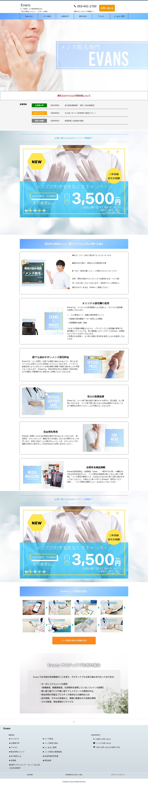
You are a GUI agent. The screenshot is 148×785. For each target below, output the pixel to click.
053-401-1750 (86, 6)
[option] (74, 55)
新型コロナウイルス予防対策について (74, 96)
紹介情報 (30, 774)
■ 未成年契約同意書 (50, 756)
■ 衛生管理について (17, 752)
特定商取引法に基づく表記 (74, 774)
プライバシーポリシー (118, 774)
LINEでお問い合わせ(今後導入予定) (108, 747)
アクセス (101, 16)
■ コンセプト (14, 739)
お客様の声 (65, 16)
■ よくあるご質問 (49, 747)
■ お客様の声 (14, 743)
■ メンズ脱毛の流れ (50, 743)
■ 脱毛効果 (47, 760)
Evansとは (29, 16)
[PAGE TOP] (74, 722)
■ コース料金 (48, 739)
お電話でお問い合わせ (103, 739)
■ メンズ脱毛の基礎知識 (52, 752)
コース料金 (47, 16)
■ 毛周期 (12, 760)
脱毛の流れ (83, 16)
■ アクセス (13, 747)
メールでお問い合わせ (103, 743)
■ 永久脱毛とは (15, 756)
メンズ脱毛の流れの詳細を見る (74, 640)
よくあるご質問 (119, 16)
